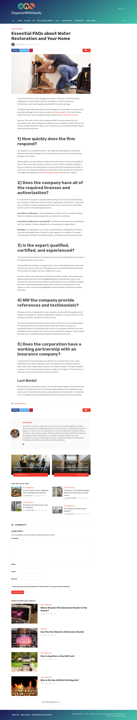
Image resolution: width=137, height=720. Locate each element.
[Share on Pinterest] (31, 50)
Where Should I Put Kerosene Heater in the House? (64, 609)
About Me (15, 715)
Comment (14, 538)
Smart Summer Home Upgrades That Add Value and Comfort (36, 491)
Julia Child (22, 44)
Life (57, 20)
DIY (33, 20)
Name (13, 564)
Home (20, 20)
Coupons (27, 20)
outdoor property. (60, 112)
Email (13, 571)
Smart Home (90, 20)
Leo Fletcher (29, 510)
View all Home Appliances (50, 702)
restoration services (69, 115)
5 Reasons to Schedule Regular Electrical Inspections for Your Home (76, 492)
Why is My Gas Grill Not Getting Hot (60, 680)
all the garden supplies (51, 173)
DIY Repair (44, 629)
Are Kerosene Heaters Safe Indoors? (75, 510)
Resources (79, 20)
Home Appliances (17, 28)
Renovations (66, 20)
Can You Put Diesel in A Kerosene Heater (62, 632)
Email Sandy (25, 715)
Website (14, 579)
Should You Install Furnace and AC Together (35, 506)
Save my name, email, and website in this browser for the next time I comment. (41, 586)
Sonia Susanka (71, 498)
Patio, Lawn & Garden (44, 20)
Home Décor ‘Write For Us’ (42, 715)
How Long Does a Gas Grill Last (57, 656)
